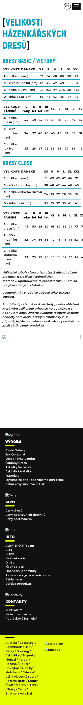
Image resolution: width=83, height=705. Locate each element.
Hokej (23, 664)
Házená (11, 664)
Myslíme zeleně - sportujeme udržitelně (34, 480)
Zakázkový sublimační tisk (25, 484)
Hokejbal (12, 668)
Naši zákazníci (16, 558)
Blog (8, 550)
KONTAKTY (13, 610)
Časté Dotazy (15, 450)
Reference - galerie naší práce (27, 575)
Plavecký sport (25, 676)
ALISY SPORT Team (19, 545)
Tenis (22, 689)
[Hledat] (51, 6)
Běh (28, 647)
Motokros (12, 672)
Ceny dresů (13, 510)
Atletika (11, 643)
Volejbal (26, 693)
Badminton (13, 647)
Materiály (12, 475)
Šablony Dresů (16, 463)
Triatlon (11, 693)
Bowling (23, 651)
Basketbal (27, 643)
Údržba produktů (18, 583)
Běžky (9, 651)
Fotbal (23, 659)
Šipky (11, 689)
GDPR (9, 554)
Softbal (12, 685)
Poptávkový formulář (21, 618)
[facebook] (53, 650)
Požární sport (15, 681)
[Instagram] (54, 644)
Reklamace (13, 579)
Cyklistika (12, 655)
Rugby (33, 681)
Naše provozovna (18, 614)
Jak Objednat (15, 454)
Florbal (10, 659)
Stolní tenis (29, 685)
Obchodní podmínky (20, 571)
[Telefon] (59, 6)
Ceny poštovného (18, 519)
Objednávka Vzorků (20, 459)
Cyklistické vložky (18, 471)
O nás (9, 562)
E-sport (27, 655)
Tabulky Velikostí (18, 467)
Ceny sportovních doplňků (25, 515)
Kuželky (27, 668)
